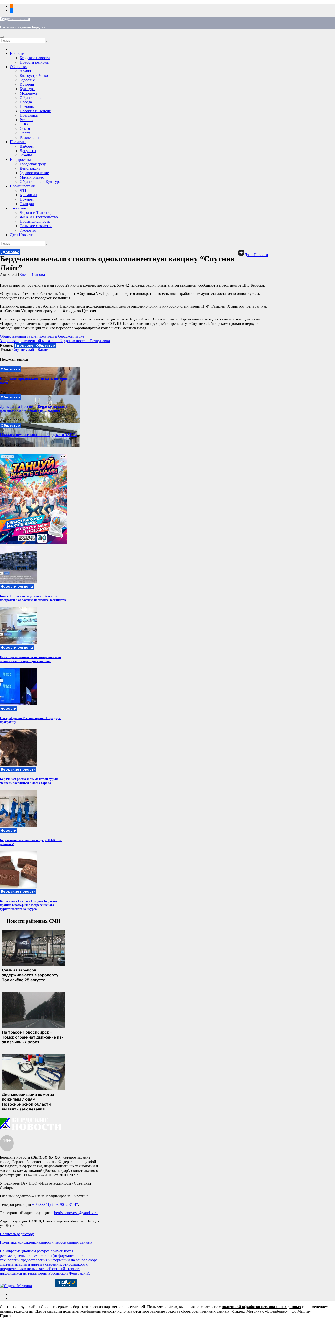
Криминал (28, 195)
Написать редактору (17, 1234)
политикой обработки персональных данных (261, 1307)
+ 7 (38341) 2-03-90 (48, 1204)
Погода (26, 102)
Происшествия (22, 186)
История (27, 84)
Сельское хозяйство (36, 226)
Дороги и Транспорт (37, 212)
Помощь (27, 106)
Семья (25, 128)
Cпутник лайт (24, 349)
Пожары (27, 199)
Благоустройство (34, 75)
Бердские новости (15, 19)
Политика (18, 142)
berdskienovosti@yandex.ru (76, 1213)
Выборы (27, 146)
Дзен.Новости (21, 235)
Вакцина (45, 349)
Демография (30, 168)
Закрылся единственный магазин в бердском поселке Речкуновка (55, 341)
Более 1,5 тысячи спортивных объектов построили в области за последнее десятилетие (33, 598)
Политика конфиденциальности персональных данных (46, 1242)
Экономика (19, 208)
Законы (26, 155)
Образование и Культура (40, 182)
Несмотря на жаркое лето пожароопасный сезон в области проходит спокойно (30, 659)
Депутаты (28, 151)
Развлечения (30, 137)
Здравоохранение (34, 173)
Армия (25, 71)
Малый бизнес (32, 177)
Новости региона (34, 62)
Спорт (25, 133)
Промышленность (35, 221)
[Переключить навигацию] (2, 37)
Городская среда (33, 164)
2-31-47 (72, 1204)
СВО (24, 124)
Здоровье (27, 80)
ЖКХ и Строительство (39, 217)
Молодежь (28, 93)
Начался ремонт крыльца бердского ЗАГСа (38, 435)
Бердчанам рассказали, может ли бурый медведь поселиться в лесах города (29, 781)
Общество (18, 67)
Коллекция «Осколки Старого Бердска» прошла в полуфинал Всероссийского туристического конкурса (29, 905)
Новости (17, 53)
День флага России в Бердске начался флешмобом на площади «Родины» (33, 408)
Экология (28, 230)
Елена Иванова (32, 274)
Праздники (29, 115)
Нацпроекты (20, 159)
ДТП (24, 190)
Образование (30, 98)
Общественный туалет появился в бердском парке (42, 336)
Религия (26, 120)
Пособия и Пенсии (35, 111)
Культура (27, 89)
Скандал (27, 204)
